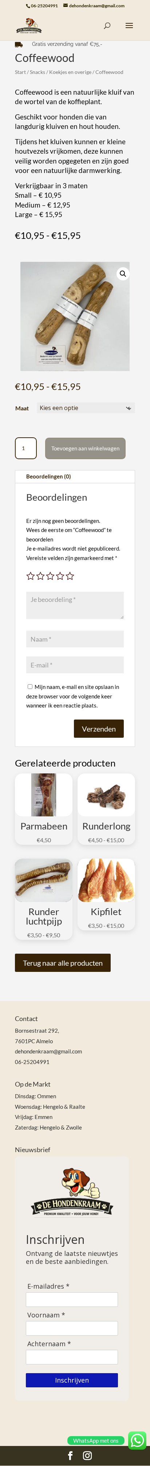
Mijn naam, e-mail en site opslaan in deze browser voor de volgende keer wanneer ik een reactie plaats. (72, 696)
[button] (123, 273)
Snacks (37, 72)
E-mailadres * (48, 1286)
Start (20, 72)
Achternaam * (49, 1344)
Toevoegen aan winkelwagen (85, 448)
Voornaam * (46, 1315)
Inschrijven (72, 1380)
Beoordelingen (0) (48, 476)
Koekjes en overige (70, 72)
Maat (22, 408)
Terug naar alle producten (63, 962)
